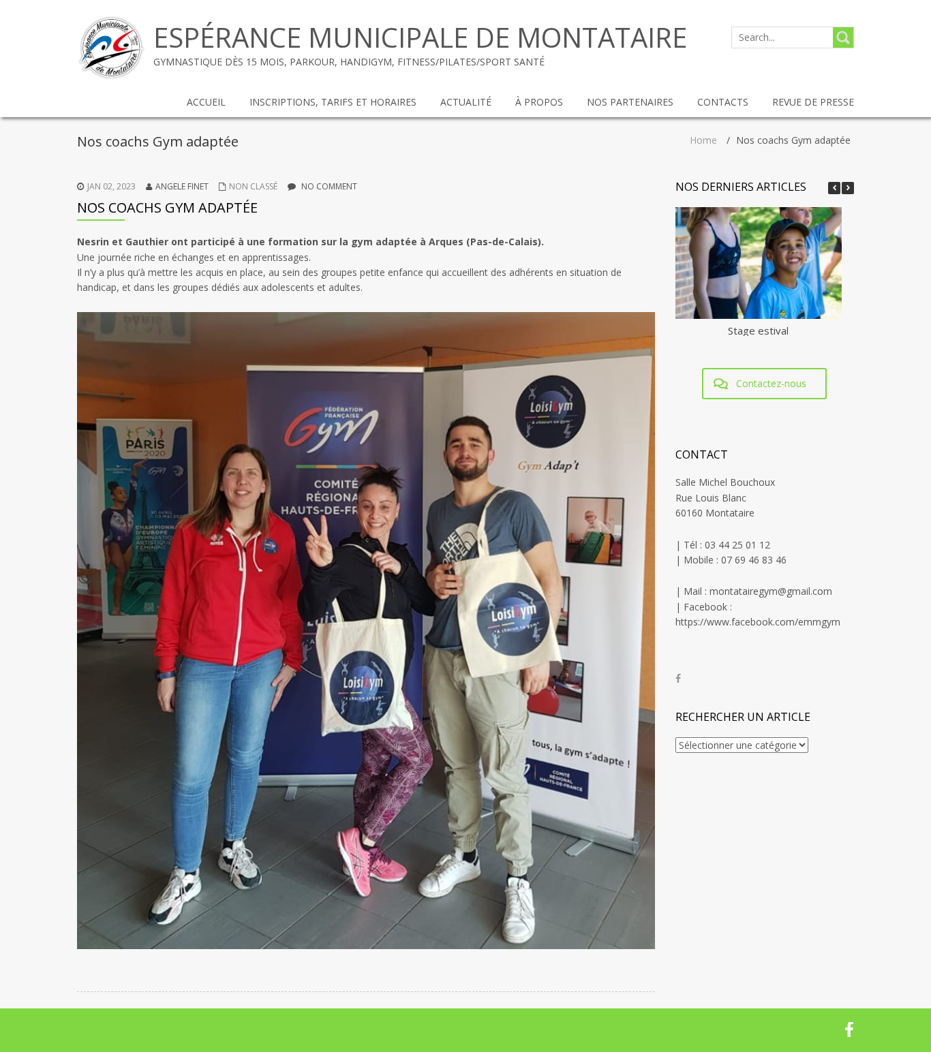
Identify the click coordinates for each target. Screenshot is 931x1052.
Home (703, 140)
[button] (848, 188)
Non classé (253, 186)
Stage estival (758, 330)
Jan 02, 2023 (111, 186)
